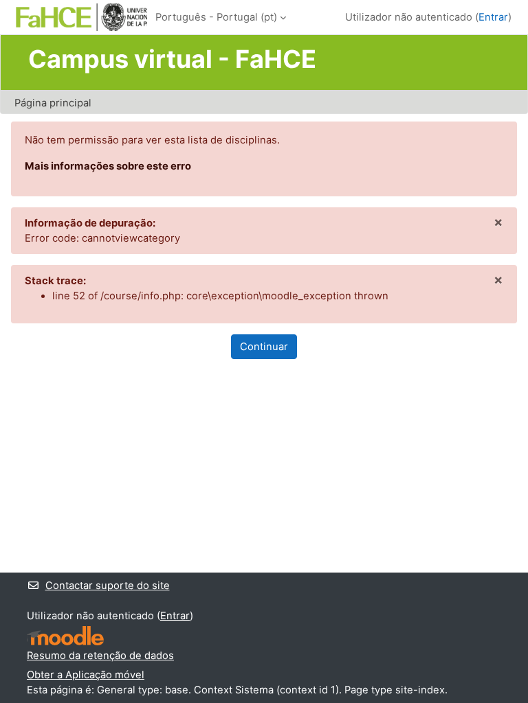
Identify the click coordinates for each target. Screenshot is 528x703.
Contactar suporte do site (107, 585)
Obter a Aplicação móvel (85, 675)
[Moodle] (65, 636)
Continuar (264, 347)
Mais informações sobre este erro (108, 166)
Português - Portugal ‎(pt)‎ (216, 17)
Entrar (493, 17)
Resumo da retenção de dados (100, 655)
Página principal (52, 103)
